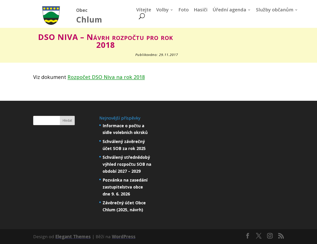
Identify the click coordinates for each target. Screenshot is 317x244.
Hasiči (200, 10)
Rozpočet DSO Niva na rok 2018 (106, 77)
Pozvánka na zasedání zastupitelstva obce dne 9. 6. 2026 (125, 187)
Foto (183, 10)
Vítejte (143, 10)
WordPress (124, 237)
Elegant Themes (73, 237)
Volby (162, 10)
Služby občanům (274, 10)
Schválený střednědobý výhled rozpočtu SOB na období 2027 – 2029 (127, 164)
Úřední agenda (229, 10)
